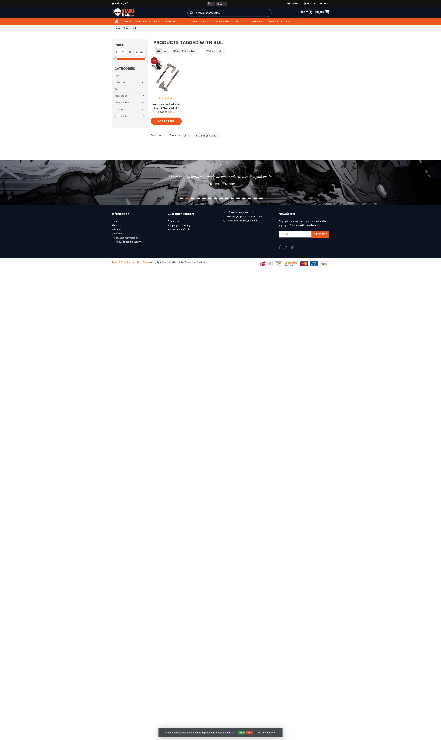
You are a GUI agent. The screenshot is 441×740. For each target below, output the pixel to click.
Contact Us (173, 221)
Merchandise (279, 21)
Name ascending (184, 50)
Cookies (137, 262)
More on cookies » (265, 732)
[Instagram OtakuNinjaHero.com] (287, 247)
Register (311, 3)
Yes (242, 732)
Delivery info (121, 3)
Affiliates (116, 229)
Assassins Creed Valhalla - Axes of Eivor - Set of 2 (166, 106)
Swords (172, 21)
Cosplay (254, 21)
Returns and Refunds (179, 229)
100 (219, 50)
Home (115, 221)
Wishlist (294, 3)
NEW (128, 21)
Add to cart (166, 121)
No (249, 732)
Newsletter (117, 233)
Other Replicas (227, 21)
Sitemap (147, 262)
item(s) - (311, 12)
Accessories (196, 21)
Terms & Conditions (121, 262)
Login (326, 3)
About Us (116, 225)
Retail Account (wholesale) (125, 237)
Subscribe (320, 234)
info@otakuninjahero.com (240, 212)
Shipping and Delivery (179, 225)
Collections (147, 21)
